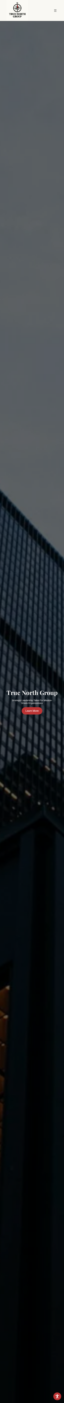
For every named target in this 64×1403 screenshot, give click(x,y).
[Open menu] (55, 11)
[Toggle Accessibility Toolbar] (57, 1396)
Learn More (32, 710)
